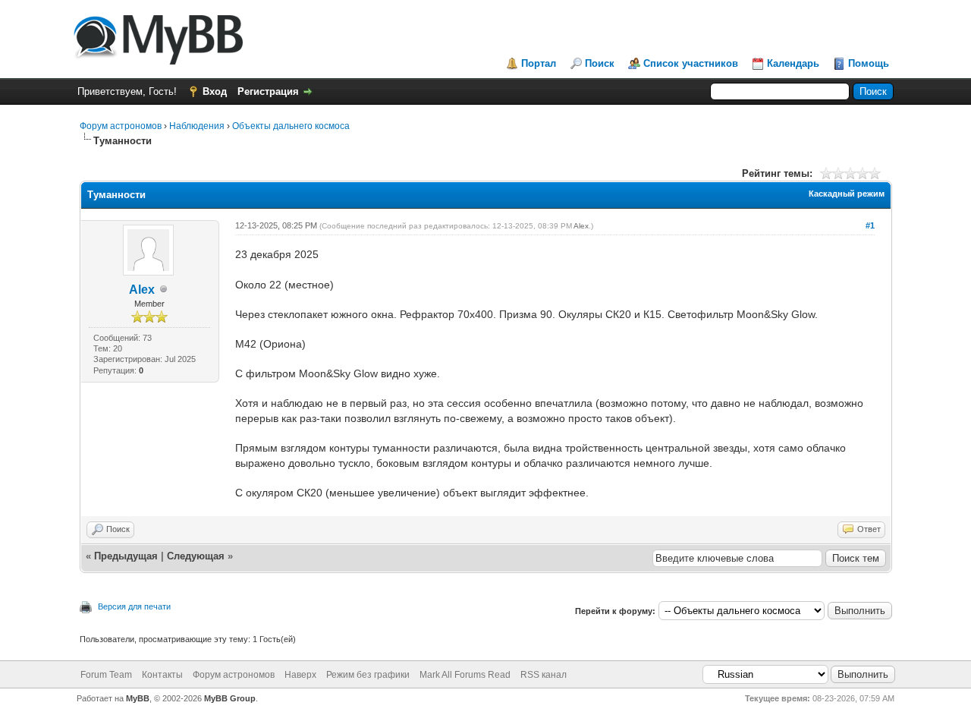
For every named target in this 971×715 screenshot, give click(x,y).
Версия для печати (134, 606)
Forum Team (106, 674)
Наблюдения (197, 126)
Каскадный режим (847, 193)
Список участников (690, 63)
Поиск (599, 63)
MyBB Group (230, 698)
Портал (538, 63)
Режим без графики (368, 674)
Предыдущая (126, 556)
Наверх (300, 674)
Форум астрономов (121, 126)
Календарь (793, 63)
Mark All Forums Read (465, 674)
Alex (142, 289)
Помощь (868, 63)
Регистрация (268, 91)
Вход (215, 91)
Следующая (197, 556)
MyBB (137, 698)
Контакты (162, 674)
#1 (870, 225)
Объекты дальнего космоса (291, 126)
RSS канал (543, 674)
